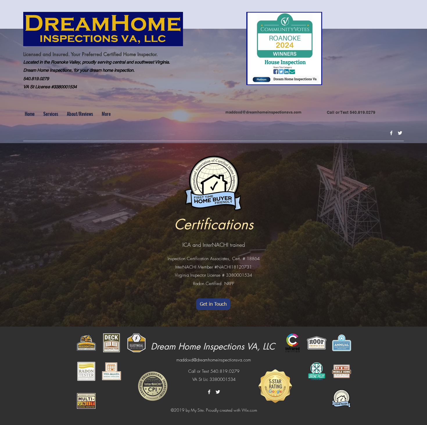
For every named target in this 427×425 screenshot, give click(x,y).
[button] (50, 113)
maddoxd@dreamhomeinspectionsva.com (263, 112)
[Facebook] (391, 133)
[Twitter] (400, 133)
